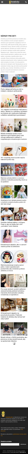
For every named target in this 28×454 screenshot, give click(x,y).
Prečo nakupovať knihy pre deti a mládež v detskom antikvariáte (12, 90)
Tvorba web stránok (14, 452)
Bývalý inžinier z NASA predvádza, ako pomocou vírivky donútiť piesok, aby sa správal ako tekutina (14, 339)
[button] (26, 2)
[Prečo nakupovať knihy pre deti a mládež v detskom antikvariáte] (14, 80)
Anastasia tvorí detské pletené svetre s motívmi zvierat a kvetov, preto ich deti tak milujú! (13, 202)
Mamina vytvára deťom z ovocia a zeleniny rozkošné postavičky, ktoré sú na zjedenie (14, 180)
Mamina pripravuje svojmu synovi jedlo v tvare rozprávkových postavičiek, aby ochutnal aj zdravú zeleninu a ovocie (13, 268)
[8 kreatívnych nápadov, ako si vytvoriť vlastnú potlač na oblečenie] (14, 236)
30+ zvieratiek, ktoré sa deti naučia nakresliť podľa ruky (13, 158)
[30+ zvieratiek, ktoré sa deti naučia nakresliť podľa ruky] (14, 149)
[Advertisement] (14, 19)
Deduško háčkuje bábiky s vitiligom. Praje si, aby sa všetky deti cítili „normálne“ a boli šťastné (13, 224)
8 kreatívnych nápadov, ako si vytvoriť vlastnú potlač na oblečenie (13, 245)
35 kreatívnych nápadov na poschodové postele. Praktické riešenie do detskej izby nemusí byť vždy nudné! (13, 316)
